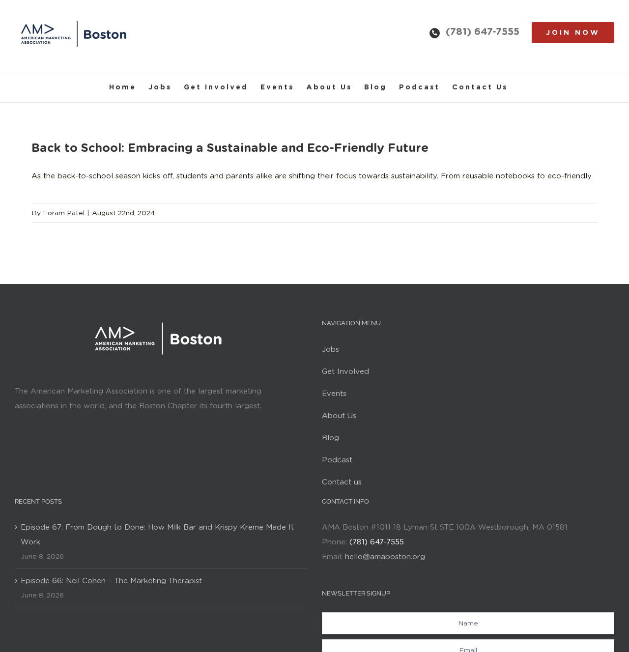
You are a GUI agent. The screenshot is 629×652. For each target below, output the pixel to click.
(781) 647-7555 (482, 31)
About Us (339, 415)
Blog (330, 437)
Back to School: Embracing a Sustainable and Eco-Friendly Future (230, 148)
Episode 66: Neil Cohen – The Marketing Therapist (111, 580)
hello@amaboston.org (385, 556)
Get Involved (345, 371)
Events (334, 393)
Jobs (330, 349)
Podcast (337, 459)
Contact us (342, 482)
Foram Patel (64, 213)
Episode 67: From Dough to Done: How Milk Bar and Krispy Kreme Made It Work (157, 534)
